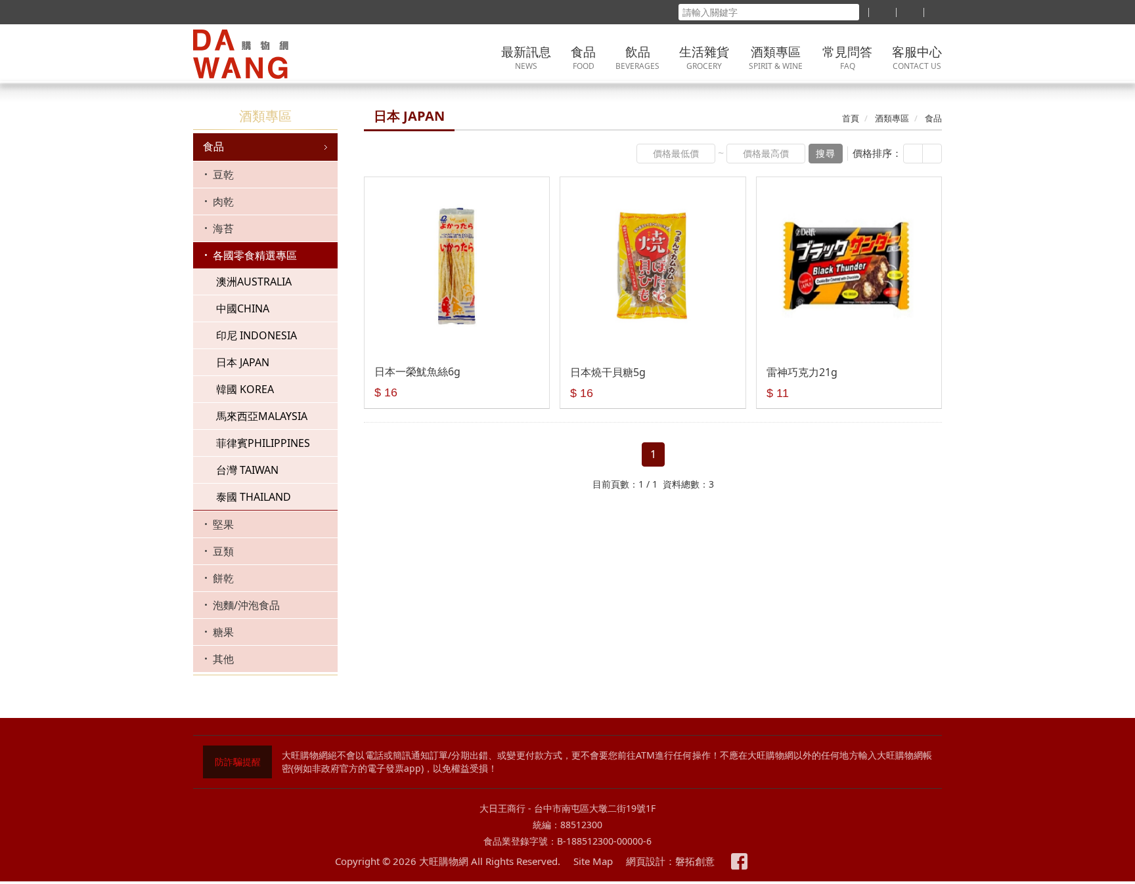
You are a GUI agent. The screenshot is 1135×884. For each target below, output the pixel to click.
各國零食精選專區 (255, 255)
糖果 (223, 632)
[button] (913, 153)
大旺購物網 (275, 54)
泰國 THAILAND (253, 497)
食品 (213, 146)
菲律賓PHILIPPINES (263, 443)
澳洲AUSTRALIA (254, 281)
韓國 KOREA (245, 389)
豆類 (223, 551)
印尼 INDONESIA (256, 335)
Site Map (593, 861)
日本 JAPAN (242, 362)
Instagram (792, 861)
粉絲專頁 (739, 861)
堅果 (223, 524)
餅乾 (223, 578)
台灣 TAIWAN (247, 470)
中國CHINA (242, 308)
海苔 (223, 228)
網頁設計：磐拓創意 (670, 861)
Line (765, 861)
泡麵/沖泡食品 (246, 605)
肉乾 (223, 201)
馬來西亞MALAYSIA (261, 416)
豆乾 (223, 174)
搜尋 (825, 153)
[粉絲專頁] (882, 11)
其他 (223, 659)
